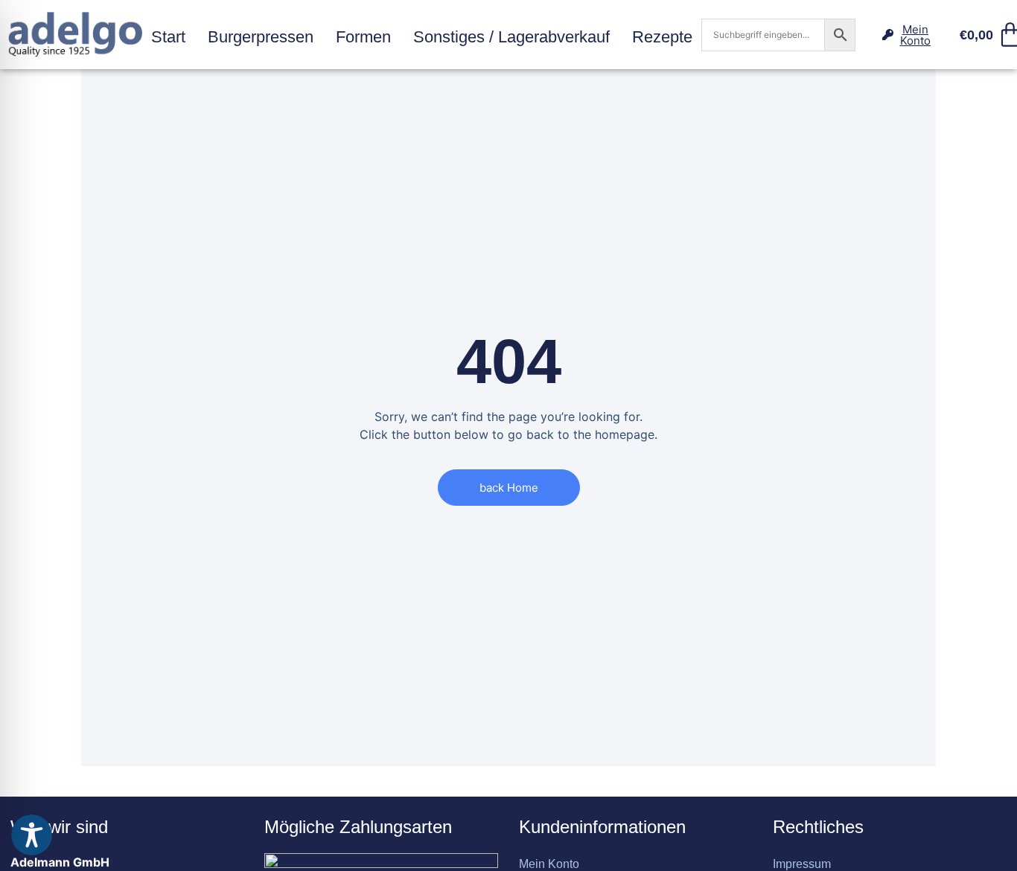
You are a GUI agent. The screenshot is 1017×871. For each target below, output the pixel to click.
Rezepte (662, 37)
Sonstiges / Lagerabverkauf (511, 37)
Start (168, 37)
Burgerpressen (260, 37)
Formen (363, 37)
